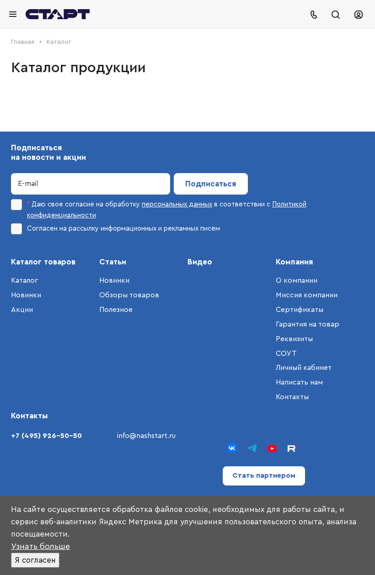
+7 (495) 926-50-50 (46, 435)
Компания (294, 262)
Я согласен (35, 560)
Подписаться (210, 184)
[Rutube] (292, 448)
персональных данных (177, 204)
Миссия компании (307, 295)
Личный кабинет (304, 367)
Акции (22, 309)
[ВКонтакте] (232, 448)
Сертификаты (299, 309)
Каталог (24, 280)
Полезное (116, 309)
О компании (296, 280)
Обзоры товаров (129, 295)
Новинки (26, 295)
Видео (200, 262)
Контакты (292, 397)
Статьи (112, 262)
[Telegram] (252, 448)
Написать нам (299, 382)
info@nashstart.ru (146, 435)
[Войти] (358, 14)
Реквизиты (294, 339)
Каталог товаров (43, 262)
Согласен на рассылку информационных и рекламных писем (123, 228)
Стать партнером (263, 475)
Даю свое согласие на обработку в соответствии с (166, 210)
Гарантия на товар (307, 324)
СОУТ (286, 353)
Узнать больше (40, 546)
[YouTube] (272, 448)
